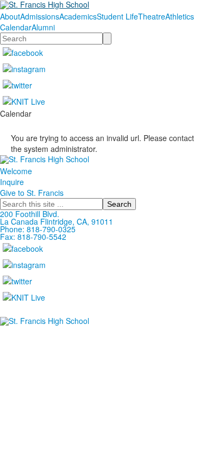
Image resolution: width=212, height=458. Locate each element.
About (10, 16)
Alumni (43, 27)
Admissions (39, 16)
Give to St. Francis (32, 192)
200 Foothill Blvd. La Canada (29, 217)
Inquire (12, 181)
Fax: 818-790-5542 (33, 236)
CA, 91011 (95, 221)
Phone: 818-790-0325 (38, 229)
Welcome (16, 171)
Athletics (179, 16)
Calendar (16, 27)
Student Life (117, 16)
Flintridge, (57, 221)
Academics (78, 16)
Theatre (151, 16)
